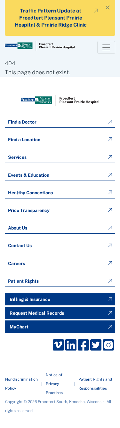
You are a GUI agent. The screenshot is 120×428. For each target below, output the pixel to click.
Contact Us (20, 245)
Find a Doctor (22, 122)
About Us (17, 227)
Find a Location (24, 139)
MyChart (19, 326)
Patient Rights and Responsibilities (95, 384)
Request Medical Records (37, 313)
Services (17, 157)
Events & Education (28, 175)
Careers (16, 263)
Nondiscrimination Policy (21, 384)
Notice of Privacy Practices (54, 384)
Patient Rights (23, 281)
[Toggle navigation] (106, 47)
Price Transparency (29, 210)
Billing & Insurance (30, 299)
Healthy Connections (30, 192)
